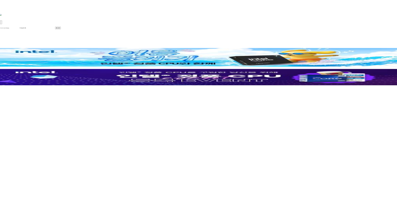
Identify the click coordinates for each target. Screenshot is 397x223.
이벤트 (3, 12)
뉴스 (2, 8)
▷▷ (12, 89)
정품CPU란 (6, 3)
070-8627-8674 (23, 91)
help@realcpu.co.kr (9, 93)
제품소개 (4, 5)
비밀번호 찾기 (91, 27)
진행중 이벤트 (7, 47)
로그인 (3, 17)
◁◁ (2, 89)
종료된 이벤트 (22, 47)
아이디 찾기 (77, 27)
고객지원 (4, 10)
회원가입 (4, 19)
